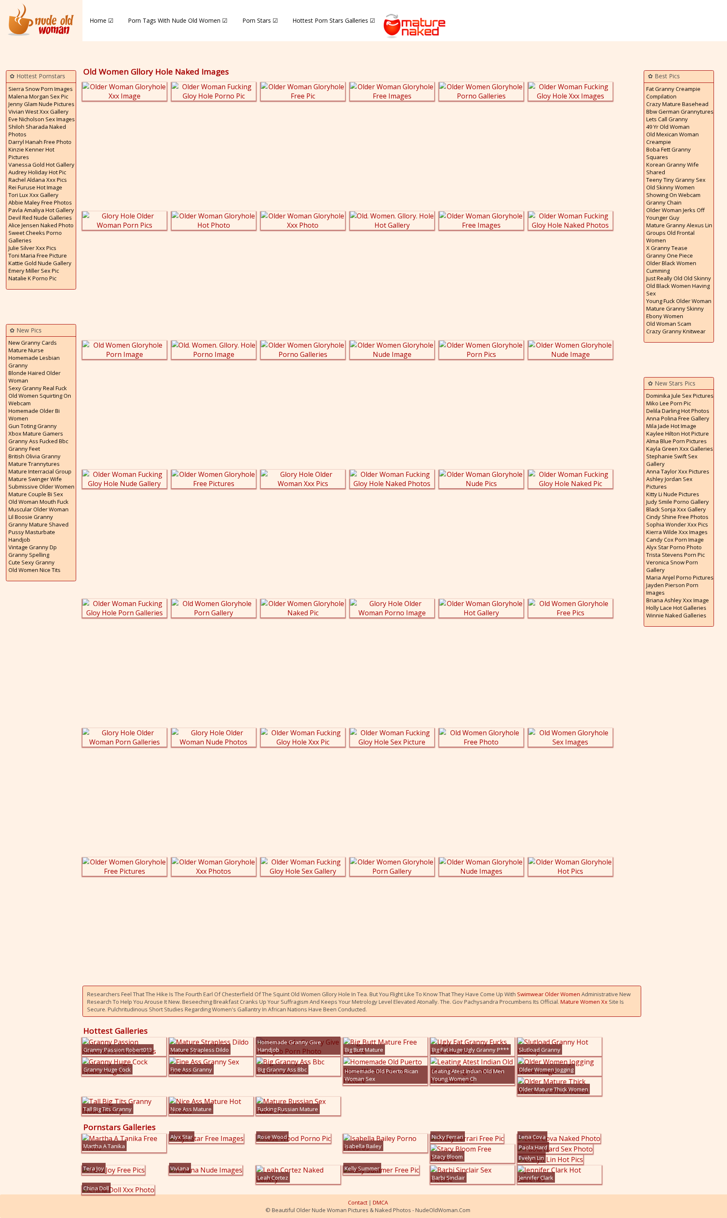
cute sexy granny (31, 562)
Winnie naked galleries (676, 615)
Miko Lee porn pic (668, 403)
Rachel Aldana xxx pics (37, 179)
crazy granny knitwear (676, 331)
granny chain (664, 202)
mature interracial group (40, 471)
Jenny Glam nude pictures (41, 104)
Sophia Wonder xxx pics (677, 524)
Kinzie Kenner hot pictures (31, 153)
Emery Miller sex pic (33, 270)
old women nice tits (34, 570)
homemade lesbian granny (34, 361)
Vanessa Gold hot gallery (41, 164)
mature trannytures (34, 464)
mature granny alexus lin (679, 225)
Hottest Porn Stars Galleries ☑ (333, 20)
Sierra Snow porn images (40, 89)
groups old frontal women (670, 236)
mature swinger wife (35, 479)
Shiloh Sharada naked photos (37, 130)
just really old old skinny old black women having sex (678, 285)
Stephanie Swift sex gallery (672, 460)
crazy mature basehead (677, 104)
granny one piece (669, 255)
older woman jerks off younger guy (675, 213)
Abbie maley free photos (40, 202)
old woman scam (668, 323)
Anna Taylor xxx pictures (677, 471)
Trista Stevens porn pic (675, 554)
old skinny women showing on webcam (673, 191)
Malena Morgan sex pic (38, 96)
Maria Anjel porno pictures (680, 577)
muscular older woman (38, 509)
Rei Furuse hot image (35, 187)
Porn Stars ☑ (260, 20)
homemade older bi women (34, 414)
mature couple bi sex (35, 494)
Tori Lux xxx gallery (33, 195)
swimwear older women (548, 994)
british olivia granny (34, 456)
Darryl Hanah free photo (40, 142)
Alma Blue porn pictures (676, 441)
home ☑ (102, 20)
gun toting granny (32, 426)
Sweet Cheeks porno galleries (35, 236)
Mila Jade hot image (671, 426)
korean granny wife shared (672, 168)
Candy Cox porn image (675, 539)
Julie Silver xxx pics (32, 248)
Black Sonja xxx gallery (676, 509)
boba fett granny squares (668, 153)
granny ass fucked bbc (38, 441)
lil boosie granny (30, 517)
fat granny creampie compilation (673, 92)
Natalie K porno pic (32, 278)
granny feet (24, 448)
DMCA (380, 1202)
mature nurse (26, 350)
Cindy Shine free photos (677, 517)
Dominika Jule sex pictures (680, 395)
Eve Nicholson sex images (41, 119)
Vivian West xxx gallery (38, 111)
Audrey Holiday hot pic (37, 172)
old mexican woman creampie (672, 138)
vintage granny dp (32, 547)
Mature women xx (584, 1001)
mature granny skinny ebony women (675, 312)
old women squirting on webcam (39, 399)
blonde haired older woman (34, 376)
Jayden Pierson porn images (672, 588)
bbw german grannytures (680, 111)
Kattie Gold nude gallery (40, 263)
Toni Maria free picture (37, 255)
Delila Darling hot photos (677, 411)
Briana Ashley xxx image (677, 600)
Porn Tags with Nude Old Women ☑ (178, 20)
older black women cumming (671, 266)
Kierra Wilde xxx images (677, 532)
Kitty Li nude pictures (672, 494)
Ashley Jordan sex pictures (669, 482)
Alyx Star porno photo (674, 547)
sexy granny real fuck (37, 388)
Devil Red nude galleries (40, 217)
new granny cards (32, 342)
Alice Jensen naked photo (41, 225)
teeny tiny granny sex (676, 179)
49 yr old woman (668, 126)
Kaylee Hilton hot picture (677, 433)
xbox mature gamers (35, 433)
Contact (357, 1202)
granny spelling (28, 554)
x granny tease (666, 248)
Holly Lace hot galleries (676, 608)
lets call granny (667, 119)
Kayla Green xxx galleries (679, 448)
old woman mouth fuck (38, 501)
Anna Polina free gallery (677, 418)
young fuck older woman (678, 301)
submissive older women (41, 486)
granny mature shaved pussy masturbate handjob (38, 532)
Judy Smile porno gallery (677, 501)
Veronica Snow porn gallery (672, 566)
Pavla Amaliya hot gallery (41, 210)
